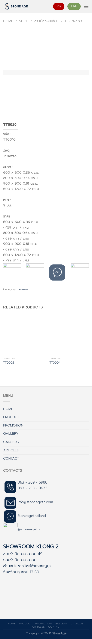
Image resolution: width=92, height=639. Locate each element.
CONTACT (11, 458)
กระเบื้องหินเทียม (46, 21)
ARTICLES (11, 450)
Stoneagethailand (32, 515)
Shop (23, 21)
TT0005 (8, 363)
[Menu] (86, 6)
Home (8, 21)
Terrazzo (73, 21)
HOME (8, 408)
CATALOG (11, 442)
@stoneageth (29, 529)
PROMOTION (13, 425)
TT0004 (54, 363)
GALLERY (10, 433)
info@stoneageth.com (35, 502)
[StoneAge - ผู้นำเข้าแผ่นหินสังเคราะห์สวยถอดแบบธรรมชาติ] (25, 6)
